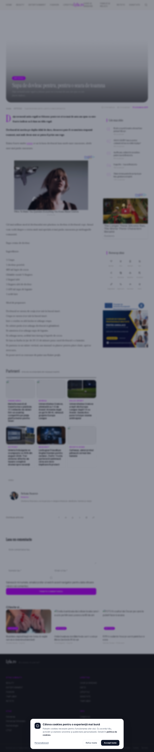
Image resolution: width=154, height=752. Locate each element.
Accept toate (110, 743)
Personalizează (42, 743)
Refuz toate (91, 743)
